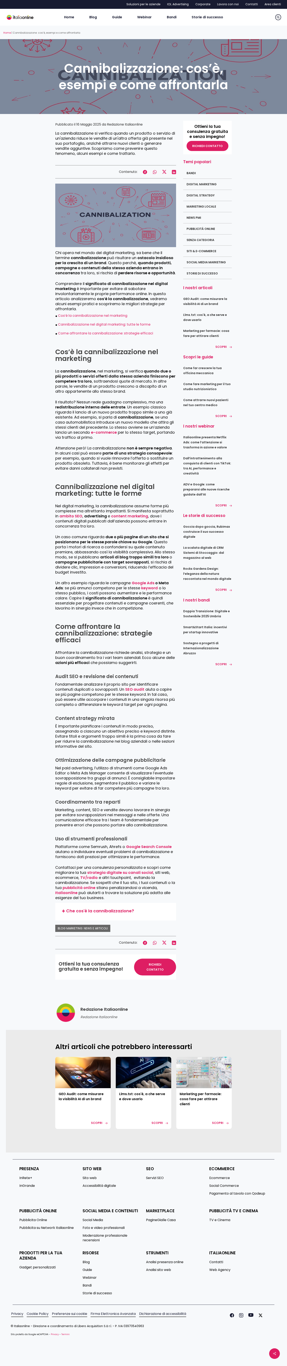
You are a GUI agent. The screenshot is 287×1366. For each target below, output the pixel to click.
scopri (96, 1123)
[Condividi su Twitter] (164, 171)
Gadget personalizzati (37, 1267)
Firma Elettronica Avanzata (113, 1314)
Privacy (17, 1314)
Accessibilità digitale (99, 1185)
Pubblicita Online (33, 1220)
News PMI (194, 218)
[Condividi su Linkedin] (174, 171)
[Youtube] (250, 1315)
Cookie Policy (38, 1314)
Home (7, 32)
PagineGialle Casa (161, 1220)
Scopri (221, 347)
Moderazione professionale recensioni (105, 1238)
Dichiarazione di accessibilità (162, 1314)
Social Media (93, 1220)
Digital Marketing (202, 184)
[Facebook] (231, 1315)
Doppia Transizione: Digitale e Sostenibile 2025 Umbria (206, 613)
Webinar (90, 1277)
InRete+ (25, 1178)
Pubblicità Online (201, 229)
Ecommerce (219, 1178)
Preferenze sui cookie (69, 1314)
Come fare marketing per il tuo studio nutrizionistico (207, 386)
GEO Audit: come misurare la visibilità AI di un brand (205, 301)
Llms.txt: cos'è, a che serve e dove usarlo (205, 317)
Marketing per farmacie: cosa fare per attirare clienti (206, 333)
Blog (86, 1262)
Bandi (191, 173)
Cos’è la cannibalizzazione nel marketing (92, 315)
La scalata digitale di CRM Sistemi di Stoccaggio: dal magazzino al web (203, 553)
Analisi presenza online (164, 1262)
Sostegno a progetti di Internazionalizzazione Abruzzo (201, 648)
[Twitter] (260, 1315)
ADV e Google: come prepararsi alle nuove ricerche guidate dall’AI (206, 489)
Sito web (90, 1178)
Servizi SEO (155, 1178)
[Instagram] (240, 1315)
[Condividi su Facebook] (145, 171)
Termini (65, 1334)
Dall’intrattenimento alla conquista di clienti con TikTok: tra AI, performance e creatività (207, 466)
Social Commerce (224, 1185)
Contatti (216, 1262)
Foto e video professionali (104, 1228)
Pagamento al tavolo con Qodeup (237, 1193)
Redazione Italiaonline (125, 124)
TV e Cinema (219, 1220)
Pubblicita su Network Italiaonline (46, 1228)
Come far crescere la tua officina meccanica (202, 370)
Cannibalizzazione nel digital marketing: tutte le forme (104, 324)
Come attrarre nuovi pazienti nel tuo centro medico (205, 402)
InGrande (27, 1185)
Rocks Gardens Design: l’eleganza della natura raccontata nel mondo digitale (207, 574)
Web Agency (219, 1270)
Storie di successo (202, 273)
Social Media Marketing (206, 262)
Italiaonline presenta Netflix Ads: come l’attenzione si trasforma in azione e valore (205, 442)
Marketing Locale (201, 206)
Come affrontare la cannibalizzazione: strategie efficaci (105, 333)
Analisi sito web (158, 1270)
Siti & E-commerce (201, 251)
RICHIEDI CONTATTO (155, 967)
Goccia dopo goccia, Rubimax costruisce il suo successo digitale (206, 532)
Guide (87, 1270)
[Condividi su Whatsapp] (155, 171)
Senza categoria (200, 240)
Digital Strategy (201, 195)
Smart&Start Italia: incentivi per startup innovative (205, 629)
